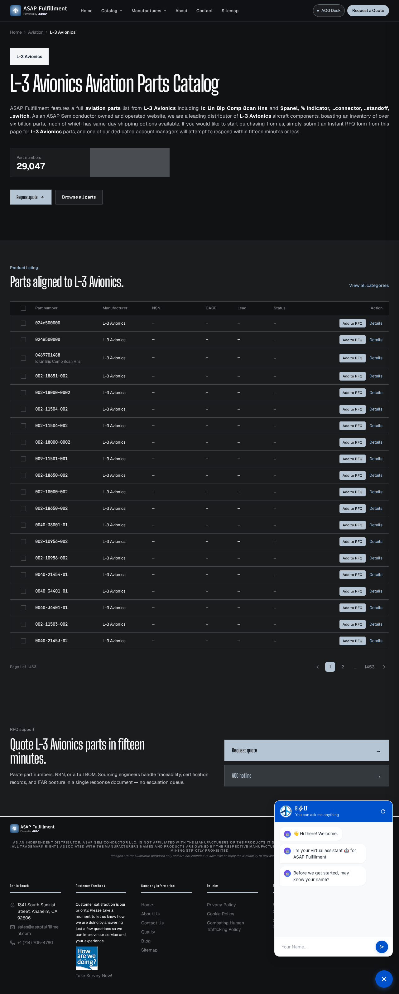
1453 (369, 667)
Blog (146, 941)
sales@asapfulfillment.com (38, 930)
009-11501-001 (51, 458)
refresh (383, 811)
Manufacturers (146, 10)
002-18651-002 (51, 376)
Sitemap (230, 10)
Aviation (36, 32)
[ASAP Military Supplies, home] (38, 10)
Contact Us (152, 923)
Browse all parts (79, 197)
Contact (204, 10)
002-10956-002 (51, 541)
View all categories (369, 285)
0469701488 (47, 355)
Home (87, 10)
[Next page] (384, 667)
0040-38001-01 (51, 525)
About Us (150, 914)
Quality (148, 932)
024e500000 (47, 323)
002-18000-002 (51, 492)
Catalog (109, 10)
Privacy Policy (221, 905)
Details (375, 323)
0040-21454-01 (51, 574)
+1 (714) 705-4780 (35, 942)
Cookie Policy (220, 914)
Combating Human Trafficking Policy (225, 926)
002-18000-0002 (52, 392)
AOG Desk (331, 10)
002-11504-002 (51, 409)
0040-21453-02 (51, 640)
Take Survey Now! (94, 975)
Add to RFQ (353, 323)
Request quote (27, 197)
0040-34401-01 (51, 591)
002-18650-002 (51, 475)
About (181, 10)
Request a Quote (368, 10)
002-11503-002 (51, 624)
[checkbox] (23, 308)
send (382, 946)
